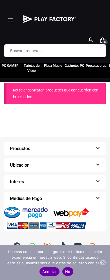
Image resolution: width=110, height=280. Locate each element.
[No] (103, 262)
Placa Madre (53, 66)
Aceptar (49, 271)
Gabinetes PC (74, 66)
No (68, 271)
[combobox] (47, 50)
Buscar (98, 50)
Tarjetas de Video (31, 68)
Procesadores (96, 66)
